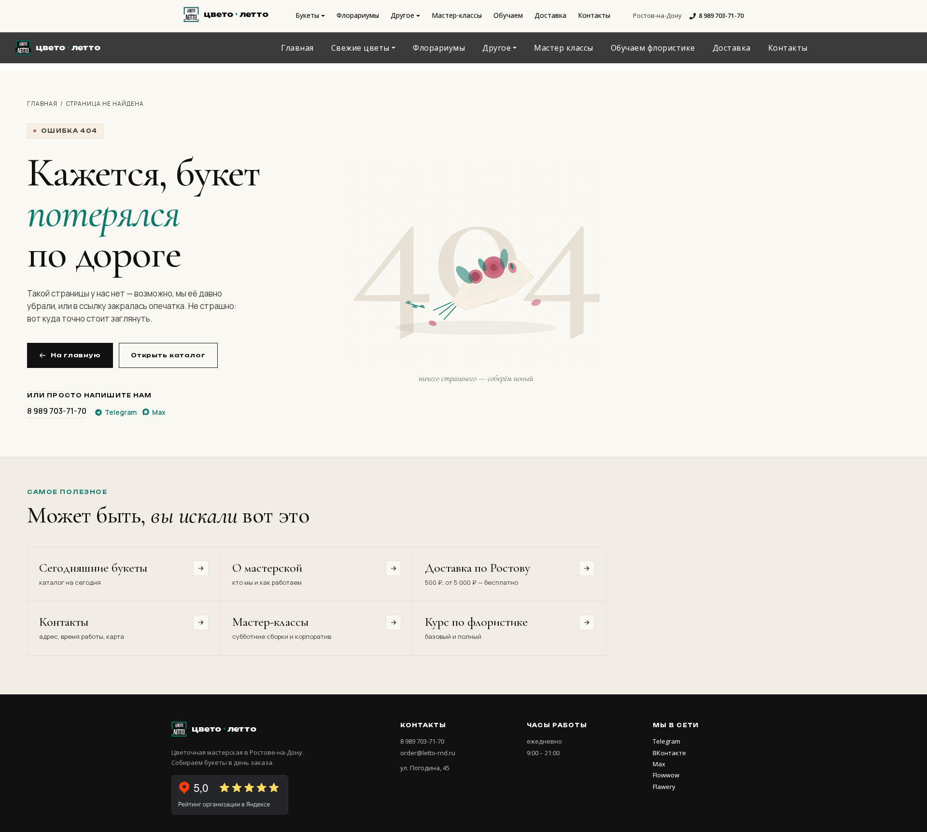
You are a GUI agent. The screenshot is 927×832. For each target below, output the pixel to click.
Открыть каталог (168, 355)
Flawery (664, 786)
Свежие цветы (360, 47)
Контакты (594, 15)
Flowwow (666, 775)
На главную (76, 355)
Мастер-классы (457, 15)
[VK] (134, 49)
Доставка (550, 15)
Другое (496, 47)
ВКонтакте (669, 752)
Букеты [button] (307, 15)
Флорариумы (358, 15)
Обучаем (508, 15)
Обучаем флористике (653, 47)
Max (659, 764)
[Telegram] (111, 49)
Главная (297, 47)
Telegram (666, 741)
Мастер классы (563, 47)
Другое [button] (402, 15)
